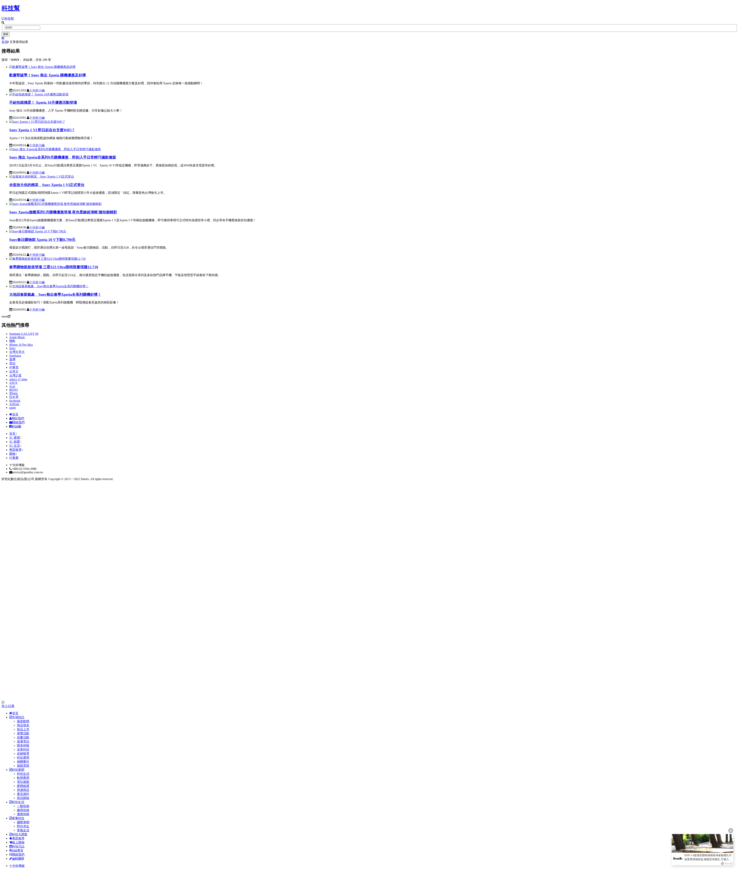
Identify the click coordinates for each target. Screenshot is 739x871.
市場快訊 (18, 717)
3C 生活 (14, 445)
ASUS (13, 382)
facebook (14, 400)
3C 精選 (14, 441)
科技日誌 (18, 846)
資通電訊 (23, 741)
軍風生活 (23, 830)
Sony (12, 348)
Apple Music (17, 337)
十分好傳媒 (17, 865)
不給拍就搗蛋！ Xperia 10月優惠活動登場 (43, 102)
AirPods (14, 404)
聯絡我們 (18, 422)
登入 (5, 706)
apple (12, 407)
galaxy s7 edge (18, 379)
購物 (12, 453)
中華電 (13, 367)
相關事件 (23, 761)
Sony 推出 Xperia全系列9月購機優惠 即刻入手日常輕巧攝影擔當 (62, 157)
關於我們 (18, 418)
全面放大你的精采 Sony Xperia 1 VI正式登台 (46, 185)
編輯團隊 (18, 858)
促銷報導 (23, 753)
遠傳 (12, 359)
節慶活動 (23, 737)
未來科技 (23, 749)
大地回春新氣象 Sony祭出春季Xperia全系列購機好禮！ (55, 294)
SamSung (15, 355)
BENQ (13, 389)
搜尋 (5, 34)
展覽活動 (23, 733)
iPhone (13, 393)
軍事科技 (18, 818)
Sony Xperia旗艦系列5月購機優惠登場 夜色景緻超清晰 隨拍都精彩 (63, 212)
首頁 (5, 41)
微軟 (12, 340)
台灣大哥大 (17, 351)
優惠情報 (23, 814)
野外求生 (23, 826)
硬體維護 (23, 785)
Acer (12, 386)
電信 (12, 363)
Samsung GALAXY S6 (23, 333)
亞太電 (13, 396)
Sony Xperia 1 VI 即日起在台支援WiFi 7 (41, 130)
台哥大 (13, 371)
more (5, 316)
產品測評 (23, 794)
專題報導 (15, 449)
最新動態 (23, 721)
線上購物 (18, 842)
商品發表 (23, 725)
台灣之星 (15, 375)
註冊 (11, 706)
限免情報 (23, 745)
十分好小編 (37, 90)
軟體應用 (23, 777)
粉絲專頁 (17, 850)
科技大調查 (19, 834)
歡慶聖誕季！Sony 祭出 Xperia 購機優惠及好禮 (47, 75)
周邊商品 (23, 790)
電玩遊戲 (23, 781)
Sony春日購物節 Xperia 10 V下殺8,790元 (42, 240)
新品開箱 (23, 798)
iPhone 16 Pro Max (21, 344)
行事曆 (13, 457)
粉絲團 (16, 426)
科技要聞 (18, 769)
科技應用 (23, 757)
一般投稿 (23, 806)
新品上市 (23, 729)
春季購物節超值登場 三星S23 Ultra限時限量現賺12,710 (53, 267)
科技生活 (23, 773)
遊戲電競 (23, 765)
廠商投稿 (23, 810)
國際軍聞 (23, 822)
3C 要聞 (14, 437)
